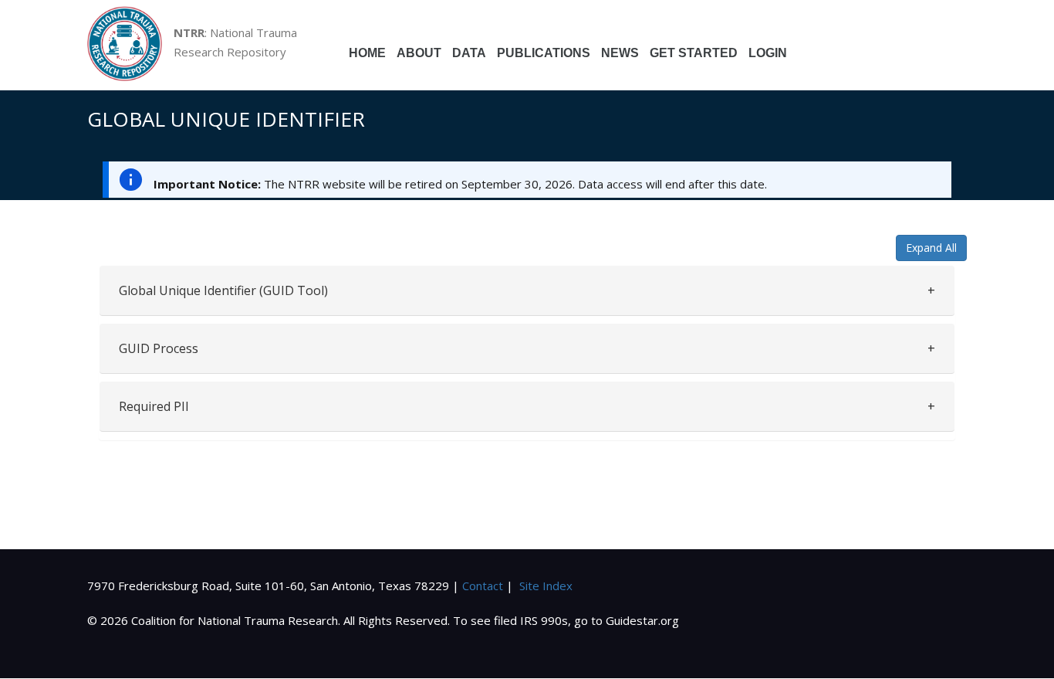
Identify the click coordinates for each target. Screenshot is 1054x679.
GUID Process (158, 348)
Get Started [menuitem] (694, 52)
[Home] (130, 44)
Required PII (154, 406)
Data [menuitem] (469, 52)
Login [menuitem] (767, 52)
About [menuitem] (419, 52)
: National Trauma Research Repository (235, 42)
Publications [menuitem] (543, 52)
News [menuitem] (620, 52)
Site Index (546, 585)
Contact (482, 585)
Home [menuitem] (367, 52)
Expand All (931, 247)
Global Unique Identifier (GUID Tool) (223, 290)
